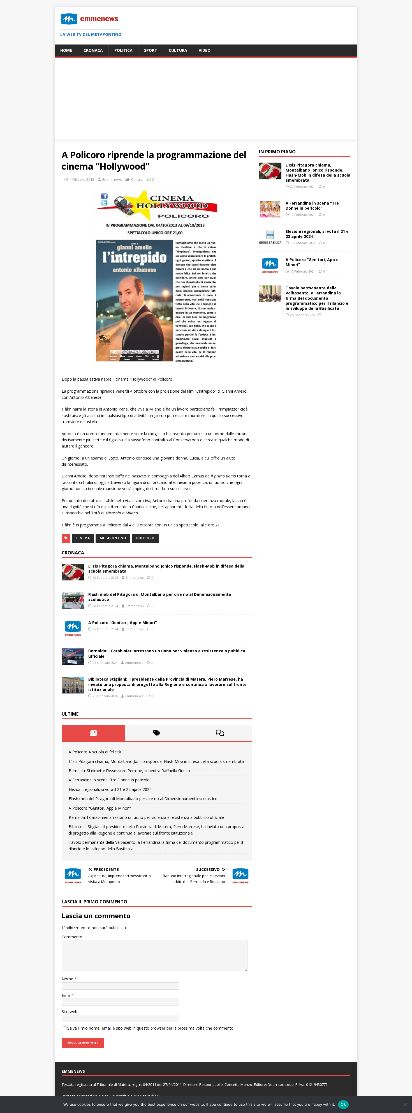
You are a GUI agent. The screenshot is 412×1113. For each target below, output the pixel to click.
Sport (150, 50)
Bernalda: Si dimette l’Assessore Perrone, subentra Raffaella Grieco (129, 770)
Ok (343, 1104)
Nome (68, 978)
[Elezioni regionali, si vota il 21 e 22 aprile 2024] (270, 242)
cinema (83, 538)
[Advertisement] (206, 100)
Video (204, 50)
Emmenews (112, 179)
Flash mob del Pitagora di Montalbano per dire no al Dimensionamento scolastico (159, 597)
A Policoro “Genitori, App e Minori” (122, 622)
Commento (72, 936)
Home (66, 50)
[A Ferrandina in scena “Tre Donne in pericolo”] (270, 214)
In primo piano (277, 152)
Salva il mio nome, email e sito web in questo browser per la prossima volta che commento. (150, 1028)
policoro (145, 538)
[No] (405, 1104)
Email (66, 995)
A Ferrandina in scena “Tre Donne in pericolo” (110, 779)
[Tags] (156, 733)
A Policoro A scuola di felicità (95, 752)
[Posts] (93, 733)
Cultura (178, 50)
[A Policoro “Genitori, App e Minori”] (73, 633)
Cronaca (93, 50)
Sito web (69, 1011)
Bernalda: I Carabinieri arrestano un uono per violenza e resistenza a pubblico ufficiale (166, 653)
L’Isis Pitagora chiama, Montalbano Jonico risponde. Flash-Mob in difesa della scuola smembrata (166, 568)
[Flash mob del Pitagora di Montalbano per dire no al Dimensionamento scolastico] (73, 605)
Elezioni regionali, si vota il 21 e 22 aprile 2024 (110, 789)
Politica (123, 50)
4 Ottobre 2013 (82, 179)
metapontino (113, 538)
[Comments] (220, 733)
